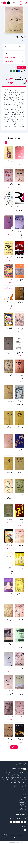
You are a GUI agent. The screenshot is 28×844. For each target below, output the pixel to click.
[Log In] (5, 2)
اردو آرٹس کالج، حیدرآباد (9, 61)
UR (14, 3)
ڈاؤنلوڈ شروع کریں (21, 67)
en (25, 830)
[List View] (3, 142)
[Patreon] (8, 2)
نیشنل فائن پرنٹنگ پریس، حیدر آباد (11, 57)
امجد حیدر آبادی (21, 40)
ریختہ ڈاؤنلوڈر (24, 795)
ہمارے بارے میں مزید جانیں (20, 786)
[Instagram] (16, 822)
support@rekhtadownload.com (13, 819)
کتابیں (25, 797)
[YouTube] (19, 822)
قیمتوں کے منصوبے (22, 800)
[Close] (2, 3)
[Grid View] (6, 142)
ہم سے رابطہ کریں (23, 809)
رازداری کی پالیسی (22, 805)
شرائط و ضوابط (23, 807)
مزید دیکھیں (14, 747)
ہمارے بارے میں (22, 802)
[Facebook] (24, 822)
